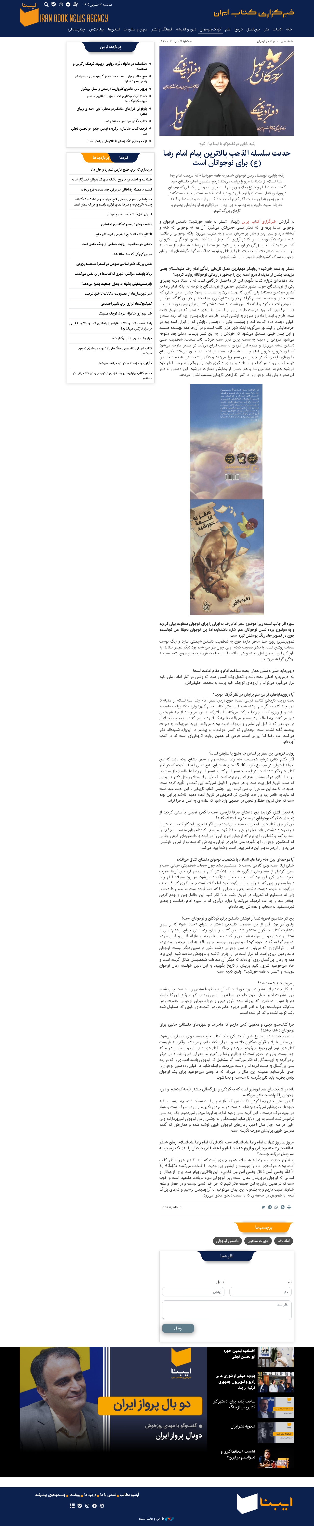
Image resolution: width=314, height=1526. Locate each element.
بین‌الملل (253, 29)
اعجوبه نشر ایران (243, 1426)
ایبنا (253, 13)
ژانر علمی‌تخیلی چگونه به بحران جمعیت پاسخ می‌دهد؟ (116, 284)
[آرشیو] (72, 1506)
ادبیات (277, 29)
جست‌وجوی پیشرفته (50, 1495)
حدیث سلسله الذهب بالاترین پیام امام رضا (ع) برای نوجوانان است (227, 158)
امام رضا (284, 1240)
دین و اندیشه (186, 29)
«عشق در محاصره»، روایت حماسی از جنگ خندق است (117, 244)
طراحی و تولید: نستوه (151, 1519)
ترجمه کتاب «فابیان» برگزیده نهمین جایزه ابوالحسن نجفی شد (109, 131)
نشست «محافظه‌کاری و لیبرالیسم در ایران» (238, 1454)
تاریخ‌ (239, 29)
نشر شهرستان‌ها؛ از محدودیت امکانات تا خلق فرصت (118, 293)
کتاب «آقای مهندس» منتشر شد (126, 121)
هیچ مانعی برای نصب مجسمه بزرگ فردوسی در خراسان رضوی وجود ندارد (111, 79)
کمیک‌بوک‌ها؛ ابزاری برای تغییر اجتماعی (126, 303)
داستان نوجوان (227, 1240)
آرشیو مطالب (129, 1495)
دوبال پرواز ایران (179, 1435)
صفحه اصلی (287, 41)
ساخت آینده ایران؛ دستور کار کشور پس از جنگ (234, 1404)
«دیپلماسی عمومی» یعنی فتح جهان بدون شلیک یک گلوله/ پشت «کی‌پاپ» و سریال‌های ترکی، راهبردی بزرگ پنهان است (113, 202)
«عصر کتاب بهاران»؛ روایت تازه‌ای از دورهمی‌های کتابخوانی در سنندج (112, 376)
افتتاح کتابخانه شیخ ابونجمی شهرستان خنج (124, 234)
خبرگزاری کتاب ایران (259, 221)
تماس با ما (108, 1495)
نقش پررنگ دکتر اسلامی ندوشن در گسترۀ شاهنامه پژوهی (114, 264)
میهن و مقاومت (135, 29)
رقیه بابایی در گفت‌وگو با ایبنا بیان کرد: (227, 144)
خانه (289, 29)
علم (228, 29)
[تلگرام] (95, 1506)
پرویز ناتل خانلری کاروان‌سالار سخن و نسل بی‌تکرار (114, 89)
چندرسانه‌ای (76, 29)
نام (290, 1282)
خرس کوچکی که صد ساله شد (132, 254)
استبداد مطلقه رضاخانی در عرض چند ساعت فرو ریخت (116, 189)
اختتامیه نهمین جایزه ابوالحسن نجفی (239, 1353)
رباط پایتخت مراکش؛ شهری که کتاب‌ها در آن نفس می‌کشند (113, 273)
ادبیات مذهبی (258, 1240)
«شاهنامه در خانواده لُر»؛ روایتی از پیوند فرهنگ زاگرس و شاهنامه (110, 66)
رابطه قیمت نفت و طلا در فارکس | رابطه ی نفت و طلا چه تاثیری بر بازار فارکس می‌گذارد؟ (110, 326)
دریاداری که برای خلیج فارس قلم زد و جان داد (121, 169)
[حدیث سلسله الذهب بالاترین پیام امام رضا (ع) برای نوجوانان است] (226, 91)
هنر (266, 29)
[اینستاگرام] (87, 1506)
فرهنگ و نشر (161, 29)
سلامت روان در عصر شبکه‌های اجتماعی (126, 224)
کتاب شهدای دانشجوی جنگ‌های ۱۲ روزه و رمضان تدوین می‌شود (115, 351)
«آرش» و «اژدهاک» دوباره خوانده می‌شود (125, 363)
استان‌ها (114, 29)
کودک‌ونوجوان (210, 29)
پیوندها (75, 1495)
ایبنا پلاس (96, 29)
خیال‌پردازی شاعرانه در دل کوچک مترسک (125, 313)
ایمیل (220, 1282)
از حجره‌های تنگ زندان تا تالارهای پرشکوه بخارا (117, 141)
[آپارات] (102, 1506)
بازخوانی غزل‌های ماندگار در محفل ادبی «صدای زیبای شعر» (112, 111)
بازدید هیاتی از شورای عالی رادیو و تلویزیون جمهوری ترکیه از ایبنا (235, 1382)
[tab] (123, 158)
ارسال (178, 1328)
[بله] (80, 1506)
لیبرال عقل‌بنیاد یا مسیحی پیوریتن (129, 214)
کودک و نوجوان (266, 41)
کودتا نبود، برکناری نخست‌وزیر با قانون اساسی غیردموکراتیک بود (117, 99)
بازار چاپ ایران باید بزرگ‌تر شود (131, 338)
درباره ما (90, 1495)
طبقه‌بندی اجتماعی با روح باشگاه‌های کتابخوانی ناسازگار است (112, 179)
